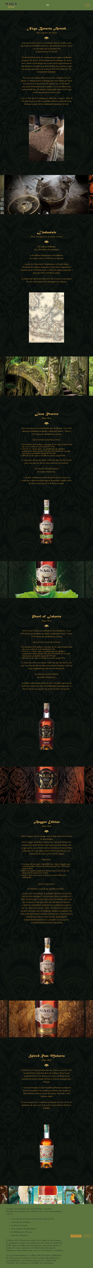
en (47, 5)
